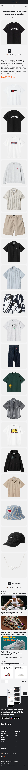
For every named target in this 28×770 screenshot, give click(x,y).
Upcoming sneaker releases (12, 664)
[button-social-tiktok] (18, 55)
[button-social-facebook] (12, 55)
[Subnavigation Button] (2, 6)
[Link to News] (4, 6)
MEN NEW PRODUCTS (6, 76)
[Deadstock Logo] (14, 6)
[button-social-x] (21, 55)
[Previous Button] (3, 681)
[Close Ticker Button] (26, 2)
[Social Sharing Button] (9, 51)
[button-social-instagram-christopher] (7, 55)
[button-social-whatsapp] (15, 55)
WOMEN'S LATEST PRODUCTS (8, 77)
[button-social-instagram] (10, 55)
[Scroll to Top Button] (25, 693)
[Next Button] (6, 681)
